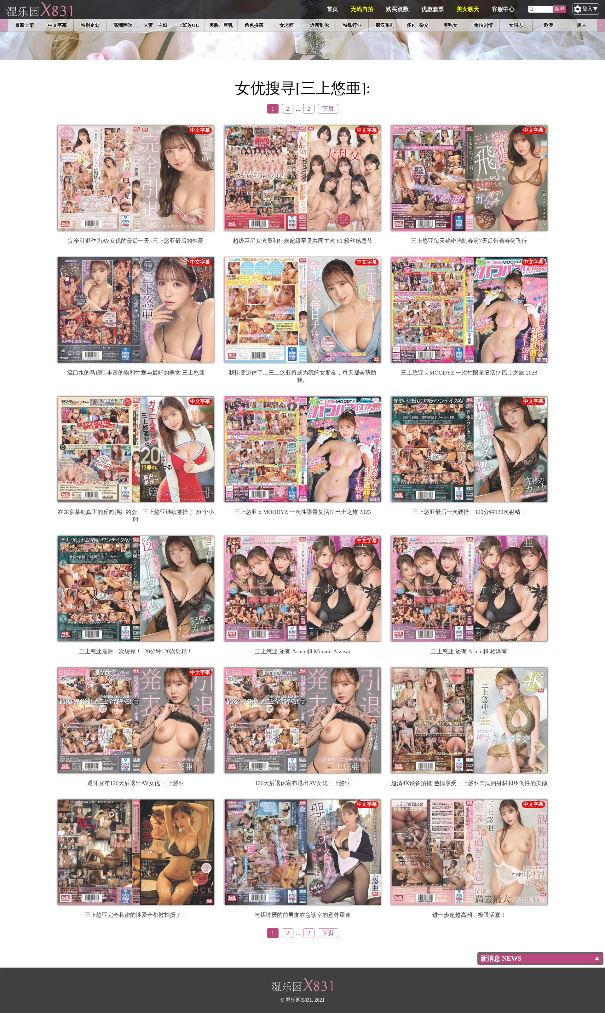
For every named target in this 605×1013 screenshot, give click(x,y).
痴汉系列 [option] (385, 25)
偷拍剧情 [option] (483, 25)
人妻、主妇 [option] (155, 25)
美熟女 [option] (450, 25)
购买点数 (397, 9)
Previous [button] (4, 25)
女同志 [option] (516, 25)
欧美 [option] (549, 25)
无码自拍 (362, 9)
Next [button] (601, 25)
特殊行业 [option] (352, 25)
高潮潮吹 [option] (122, 25)
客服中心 (503, 9)
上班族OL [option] (188, 25)
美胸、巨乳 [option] (221, 25)
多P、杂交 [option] (418, 25)
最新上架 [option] (24, 25)
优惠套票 (432, 9)
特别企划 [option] (90, 25)
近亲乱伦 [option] (319, 25)
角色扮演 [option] (254, 25)
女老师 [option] (286, 25)
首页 (332, 9)
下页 (328, 108)
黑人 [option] (581, 25)
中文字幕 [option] (57, 25)
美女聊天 (468, 9)
